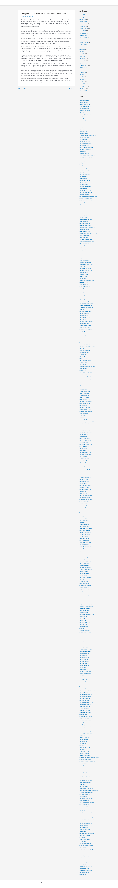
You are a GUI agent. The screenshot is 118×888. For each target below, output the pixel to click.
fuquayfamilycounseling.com (86, 845)
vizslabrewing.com (83, 282)
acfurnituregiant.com (84, 121)
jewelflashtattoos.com (84, 164)
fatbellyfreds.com (83, 778)
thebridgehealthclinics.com (86, 641)
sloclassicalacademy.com (85, 432)
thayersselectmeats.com (85, 632)
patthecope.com (83, 616)
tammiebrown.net (83, 520)
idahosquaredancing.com (85, 270)
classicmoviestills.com (84, 403)
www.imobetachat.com (84, 657)
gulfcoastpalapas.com (84, 639)
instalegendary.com (84, 153)
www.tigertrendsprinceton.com (87, 677)
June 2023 (82, 77)
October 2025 (82, 26)
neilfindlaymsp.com (84, 589)
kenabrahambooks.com (85, 452)
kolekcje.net (82, 356)
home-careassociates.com (85, 372)
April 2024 (82, 54)
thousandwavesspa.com (85, 585)
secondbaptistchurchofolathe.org (87, 849)
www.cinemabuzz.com (84, 747)
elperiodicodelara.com (84, 104)
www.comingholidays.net (85, 411)
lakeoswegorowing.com (85, 843)
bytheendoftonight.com (85, 391)
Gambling (24, 16)
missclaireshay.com (84, 100)
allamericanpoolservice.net (86, 340)
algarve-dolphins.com (84, 534)
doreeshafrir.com (83, 483)
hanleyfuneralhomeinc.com (86, 303)
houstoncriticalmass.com (85, 419)
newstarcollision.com (84, 317)
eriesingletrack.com (84, 293)
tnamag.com (82, 628)
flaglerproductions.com (85, 440)
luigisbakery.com (83, 739)
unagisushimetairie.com (85, 161)
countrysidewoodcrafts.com (86, 147)
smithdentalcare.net (84, 868)
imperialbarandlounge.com (85, 258)
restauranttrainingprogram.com (87, 338)
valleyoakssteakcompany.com (86, 606)
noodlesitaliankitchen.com (85, 157)
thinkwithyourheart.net (85, 262)
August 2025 (82, 30)
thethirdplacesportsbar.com (86, 772)
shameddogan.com (84, 645)
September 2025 (83, 28)
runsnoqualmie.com (84, 708)
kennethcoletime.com (84, 503)
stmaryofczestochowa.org (85, 495)
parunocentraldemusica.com (86, 788)
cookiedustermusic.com (85, 567)
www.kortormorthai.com (85, 696)
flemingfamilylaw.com (84, 839)
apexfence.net (82, 874)
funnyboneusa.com (84, 565)
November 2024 (83, 37)
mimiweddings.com (84, 864)
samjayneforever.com (84, 806)
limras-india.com (83, 102)
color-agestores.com (84, 381)
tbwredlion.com (83, 796)
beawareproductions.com (85, 487)
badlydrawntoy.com (84, 661)
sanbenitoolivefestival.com (85, 401)
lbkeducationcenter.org (85, 360)
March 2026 (82, 14)
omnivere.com (82, 125)
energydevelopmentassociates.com (88, 233)
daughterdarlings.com (84, 110)
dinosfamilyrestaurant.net (85, 225)
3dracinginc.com (83, 417)
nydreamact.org (83, 159)
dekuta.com (82, 745)
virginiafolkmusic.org (84, 350)
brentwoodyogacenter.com (85, 729)
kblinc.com (82, 290)
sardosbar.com (83, 276)
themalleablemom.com (84, 501)
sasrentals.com (83, 319)
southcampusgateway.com (85, 192)
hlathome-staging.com (84, 327)
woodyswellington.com (85, 776)
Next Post (72, 88)
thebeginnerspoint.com (85, 409)
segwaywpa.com (83, 636)
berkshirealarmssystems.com (86, 280)
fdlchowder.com (83, 714)
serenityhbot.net (83, 669)
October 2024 (82, 40)
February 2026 (83, 17)
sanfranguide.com (83, 413)
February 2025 (83, 33)
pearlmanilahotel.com (84, 174)
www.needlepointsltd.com (85, 716)
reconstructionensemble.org (86, 569)
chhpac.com (82, 853)
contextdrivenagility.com (85, 489)
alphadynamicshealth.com (85, 823)
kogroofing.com (83, 182)
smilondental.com (83, 315)
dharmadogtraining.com (85, 856)
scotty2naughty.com (84, 481)
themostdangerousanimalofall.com (87, 422)
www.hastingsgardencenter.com (87, 761)
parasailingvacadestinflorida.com (87, 819)
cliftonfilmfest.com (83, 256)
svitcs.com (82, 618)
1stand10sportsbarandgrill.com (86, 307)
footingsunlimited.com (84, 706)
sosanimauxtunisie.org (84, 180)
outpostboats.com (83, 389)
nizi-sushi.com (83, 514)
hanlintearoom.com (84, 827)
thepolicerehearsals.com (85, 424)
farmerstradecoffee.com (85, 651)
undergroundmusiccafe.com (86, 870)
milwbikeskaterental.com (85, 544)
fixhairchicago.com (84, 610)
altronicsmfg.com (83, 131)
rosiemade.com (83, 297)
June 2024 (82, 49)
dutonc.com (82, 522)
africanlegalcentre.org (84, 464)
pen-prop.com (82, 675)
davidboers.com (83, 655)
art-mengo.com (83, 516)
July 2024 (81, 47)
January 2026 (82, 19)
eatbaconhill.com (83, 133)
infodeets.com (82, 112)
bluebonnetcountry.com (85, 170)
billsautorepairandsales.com (86, 798)
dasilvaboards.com (83, 434)
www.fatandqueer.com (84, 698)
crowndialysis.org (83, 336)
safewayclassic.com (84, 145)
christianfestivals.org (84, 530)
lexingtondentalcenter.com (85, 331)
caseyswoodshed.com (84, 608)
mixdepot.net (82, 749)
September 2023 (83, 70)
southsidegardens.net (84, 765)
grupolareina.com (83, 211)
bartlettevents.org (83, 207)
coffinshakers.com (83, 493)
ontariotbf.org (82, 151)
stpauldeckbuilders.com (85, 704)
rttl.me (81, 860)
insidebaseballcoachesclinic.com (87, 813)
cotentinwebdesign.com (85, 215)
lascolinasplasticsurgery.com (86, 720)
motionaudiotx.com (84, 858)
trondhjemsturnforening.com (86, 792)
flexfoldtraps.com (83, 692)
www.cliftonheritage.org (85, 722)
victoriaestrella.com (84, 583)
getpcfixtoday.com (83, 166)
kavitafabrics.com (83, 571)
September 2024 (83, 42)
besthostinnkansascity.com (86, 866)
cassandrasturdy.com (84, 399)
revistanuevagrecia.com (85, 477)
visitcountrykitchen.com (85, 532)
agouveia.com (82, 847)
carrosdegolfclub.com (84, 231)
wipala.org (81, 383)
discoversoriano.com (84, 407)
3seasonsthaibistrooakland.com (87, 366)
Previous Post (22, 88)
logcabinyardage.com (84, 653)
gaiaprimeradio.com (84, 518)
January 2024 (82, 60)
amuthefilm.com (83, 456)
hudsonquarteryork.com (85, 782)
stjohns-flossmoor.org (84, 563)
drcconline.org (83, 593)
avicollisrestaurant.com (85, 591)
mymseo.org (82, 851)
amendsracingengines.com (86, 694)
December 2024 (83, 35)
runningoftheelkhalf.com (85, 684)
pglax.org (81, 550)
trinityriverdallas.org (84, 362)
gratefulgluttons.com (84, 395)
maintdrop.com (83, 176)
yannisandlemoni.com (84, 286)
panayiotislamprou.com (85, 190)
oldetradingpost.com (84, 217)
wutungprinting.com (84, 540)
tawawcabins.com (83, 272)
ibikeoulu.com (82, 491)
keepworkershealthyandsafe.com (87, 155)
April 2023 (82, 81)
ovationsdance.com (84, 352)
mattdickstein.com (83, 659)
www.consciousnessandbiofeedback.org (89, 757)
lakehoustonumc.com (84, 663)
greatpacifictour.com (84, 581)
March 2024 (82, 56)
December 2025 (83, 21)
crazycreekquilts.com (84, 446)
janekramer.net (83, 512)
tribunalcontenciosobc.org (85, 430)
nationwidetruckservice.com (86, 577)
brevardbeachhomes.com (85, 239)
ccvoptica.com (82, 735)
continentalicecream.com (85, 444)
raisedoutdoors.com (84, 260)
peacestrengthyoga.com (85, 688)
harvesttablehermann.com (85, 229)
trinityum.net (82, 768)
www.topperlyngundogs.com (86, 682)
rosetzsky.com (82, 473)
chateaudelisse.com (84, 194)
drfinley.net (82, 837)
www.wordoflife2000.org (85, 268)
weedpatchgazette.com (85, 288)
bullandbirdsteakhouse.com (86, 718)
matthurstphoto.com (84, 808)
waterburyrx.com (83, 598)
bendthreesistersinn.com (85, 561)
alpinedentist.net (83, 184)
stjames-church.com (84, 479)
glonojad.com (82, 475)
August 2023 (82, 72)
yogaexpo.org (82, 370)
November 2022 (83, 93)
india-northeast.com (84, 245)
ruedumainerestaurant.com (86, 471)
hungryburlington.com (84, 505)
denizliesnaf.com (83, 612)
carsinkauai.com (83, 815)
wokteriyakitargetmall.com (85, 329)
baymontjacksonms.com (85, 546)
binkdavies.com (83, 448)
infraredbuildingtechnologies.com (87, 227)
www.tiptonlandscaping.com (86, 731)
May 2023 (81, 79)
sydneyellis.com (83, 333)
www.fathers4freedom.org (85, 679)
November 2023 (83, 65)
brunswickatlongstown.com (86, 507)
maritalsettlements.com (85, 542)
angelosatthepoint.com (85, 602)
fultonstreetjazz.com (84, 204)
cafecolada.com (83, 405)
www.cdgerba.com (83, 786)
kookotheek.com (83, 188)
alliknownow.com (83, 426)
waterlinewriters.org (84, 643)
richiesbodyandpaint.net (85, 106)
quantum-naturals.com (84, 800)
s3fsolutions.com (83, 237)
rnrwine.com (82, 841)
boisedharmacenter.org (85, 379)
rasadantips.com (83, 127)
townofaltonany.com (84, 548)
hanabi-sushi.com (83, 741)
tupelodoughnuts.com (84, 299)
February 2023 (83, 86)
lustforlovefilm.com (84, 458)
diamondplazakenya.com (85, 794)
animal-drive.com (83, 626)
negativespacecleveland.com (86, 553)
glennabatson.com (83, 436)
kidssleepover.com (84, 137)
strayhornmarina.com (84, 438)
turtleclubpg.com (83, 579)
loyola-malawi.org (83, 385)
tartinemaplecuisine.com (85, 510)
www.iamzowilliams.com (85, 759)
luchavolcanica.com (84, 573)
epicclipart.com (83, 172)
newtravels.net (83, 139)
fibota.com (82, 784)
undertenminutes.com (84, 123)
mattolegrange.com (84, 526)
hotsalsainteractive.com (85, 114)
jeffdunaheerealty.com (84, 686)
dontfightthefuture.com (85, 250)
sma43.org (82, 725)
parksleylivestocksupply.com (86, 376)
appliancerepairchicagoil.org (86, 149)
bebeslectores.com (84, 221)
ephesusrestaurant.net (84, 774)
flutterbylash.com (83, 825)
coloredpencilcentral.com (85, 254)
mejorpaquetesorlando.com (86, 305)
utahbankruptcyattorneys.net (86, 264)
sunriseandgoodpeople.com (86, 557)
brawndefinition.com (84, 442)
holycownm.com (83, 575)
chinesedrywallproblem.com (86, 559)
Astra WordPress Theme (73, 882)
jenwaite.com (82, 831)
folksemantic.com (83, 274)
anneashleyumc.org (84, 700)
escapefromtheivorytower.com (86, 241)
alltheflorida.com (83, 810)
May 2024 (81, 51)
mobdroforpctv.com (84, 397)
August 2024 (82, 44)
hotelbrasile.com (83, 202)
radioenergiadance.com (85, 186)
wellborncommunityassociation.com (88, 196)
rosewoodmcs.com (84, 751)
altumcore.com (83, 624)
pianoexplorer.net (83, 763)
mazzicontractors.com (84, 770)
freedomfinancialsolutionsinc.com (87, 690)
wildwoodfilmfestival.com (85, 198)
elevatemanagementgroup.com (87, 833)
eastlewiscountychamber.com (86, 428)
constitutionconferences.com (86, 614)
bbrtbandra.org (83, 168)
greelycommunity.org (84, 469)
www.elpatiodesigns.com (85, 780)
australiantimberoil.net (84, 223)
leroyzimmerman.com (84, 835)
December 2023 (83, 63)
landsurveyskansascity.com (86, 702)
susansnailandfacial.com (85, 673)
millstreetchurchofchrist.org (86, 817)
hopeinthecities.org (84, 393)
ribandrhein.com (83, 354)
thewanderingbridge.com (85, 499)
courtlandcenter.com (84, 587)
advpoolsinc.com (83, 600)
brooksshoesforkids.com (85, 630)
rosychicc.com (82, 387)
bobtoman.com (83, 178)
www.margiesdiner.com (85, 712)
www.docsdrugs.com (84, 710)
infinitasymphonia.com (84, 462)
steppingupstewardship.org (86, 733)
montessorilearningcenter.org (86, 802)
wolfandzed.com (83, 743)
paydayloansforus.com (84, 141)
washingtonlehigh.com (84, 737)
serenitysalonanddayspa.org (86, 116)
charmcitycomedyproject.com (86, 485)
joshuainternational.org (85, 671)
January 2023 (82, 88)
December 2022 (83, 90)
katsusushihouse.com (84, 467)
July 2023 (81, 74)
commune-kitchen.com (85, 454)
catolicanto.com (83, 358)
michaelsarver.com (84, 323)
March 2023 (82, 83)
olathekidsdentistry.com (85, 301)
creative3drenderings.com (85, 649)
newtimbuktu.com (83, 129)
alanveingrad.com (83, 536)
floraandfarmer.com (84, 235)
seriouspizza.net (83, 620)
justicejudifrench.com (84, 497)
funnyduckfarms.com (84, 829)
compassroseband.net (84, 622)
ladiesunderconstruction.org (86, 219)
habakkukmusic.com (84, 665)
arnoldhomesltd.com (84, 252)
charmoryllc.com (83, 415)
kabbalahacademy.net (84, 313)
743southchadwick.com (85, 243)
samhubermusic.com (84, 872)
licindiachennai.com (84, 108)
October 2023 (82, 67)
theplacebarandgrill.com (85, 596)
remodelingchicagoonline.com (86, 727)
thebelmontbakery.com (85, 143)
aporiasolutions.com (84, 634)
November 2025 (83, 24)
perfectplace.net (83, 364)
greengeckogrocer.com (85, 325)
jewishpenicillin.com (84, 342)
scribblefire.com (83, 368)
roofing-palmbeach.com (85, 247)
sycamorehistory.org (84, 753)
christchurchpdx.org (84, 450)
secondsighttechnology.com (86, 321)
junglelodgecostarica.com (85, 528)
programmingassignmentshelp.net (87, 135)
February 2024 (83, 58)
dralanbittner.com (83, 284)
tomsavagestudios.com (85, 344)
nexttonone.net (83, 667)
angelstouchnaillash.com (85, 311)
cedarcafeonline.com (84, 118)
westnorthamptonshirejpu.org (86, 200)
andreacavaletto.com (84, 374)
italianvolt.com (82, 278)
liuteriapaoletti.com (84, 555)
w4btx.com (82, 309)
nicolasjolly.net (83, 460)
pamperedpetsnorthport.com (86, 295)
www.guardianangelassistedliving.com (88, 790)
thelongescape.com (84, 524)
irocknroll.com (82, 266)
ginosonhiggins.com (84, 538)
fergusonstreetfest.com (85, 804)
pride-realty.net (83, 821)
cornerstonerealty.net (84, 755)
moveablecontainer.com (85, 209)
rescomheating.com (84, 862)
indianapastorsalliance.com (86, 604)
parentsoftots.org (83, 647)
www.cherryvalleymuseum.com (87, 213)
